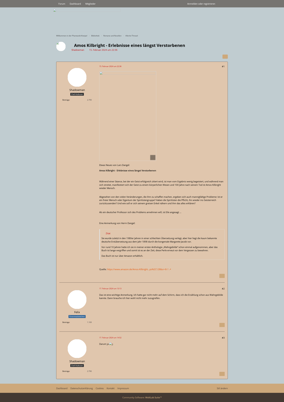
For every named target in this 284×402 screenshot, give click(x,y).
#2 (223, 288)
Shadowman (77, 49)
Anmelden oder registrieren (201, 3)
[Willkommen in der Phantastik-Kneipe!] (142, 20)
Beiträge (66, 100)
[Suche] (222, 3)
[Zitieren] (222, 276)
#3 (223, 337)
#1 (223, 66)
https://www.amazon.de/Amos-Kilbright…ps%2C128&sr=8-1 (138, 269)
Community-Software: (142, 397)
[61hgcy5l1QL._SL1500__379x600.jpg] (127, 116)
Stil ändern (222, 388)
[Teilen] (225, 57)
